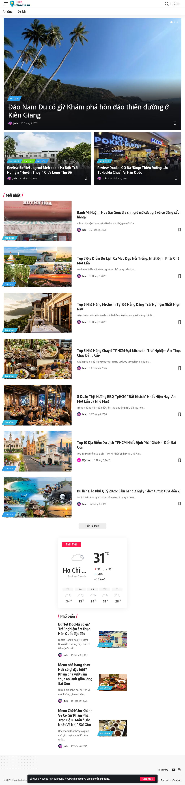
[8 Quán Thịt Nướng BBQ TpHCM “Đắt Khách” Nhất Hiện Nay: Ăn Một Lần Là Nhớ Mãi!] (38, 405)
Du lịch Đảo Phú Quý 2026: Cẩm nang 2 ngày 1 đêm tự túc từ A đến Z (128, 491)
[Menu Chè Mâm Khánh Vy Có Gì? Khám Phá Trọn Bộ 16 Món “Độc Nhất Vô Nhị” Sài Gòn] (113, 728)
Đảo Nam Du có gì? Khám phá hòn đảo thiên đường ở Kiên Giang (88, 110)
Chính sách (76, 778)
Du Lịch (14, 98)
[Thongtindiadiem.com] (21, 4)
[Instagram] (179, 770)
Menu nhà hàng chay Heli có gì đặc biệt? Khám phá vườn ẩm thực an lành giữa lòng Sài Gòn (75, 674)
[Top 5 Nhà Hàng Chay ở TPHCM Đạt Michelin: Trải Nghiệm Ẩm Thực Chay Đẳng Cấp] (38, 359)
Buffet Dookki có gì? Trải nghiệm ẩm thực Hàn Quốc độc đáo (74, 629)
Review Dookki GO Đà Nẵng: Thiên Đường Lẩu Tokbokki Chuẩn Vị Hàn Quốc (132, 169)
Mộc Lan (86, 460)
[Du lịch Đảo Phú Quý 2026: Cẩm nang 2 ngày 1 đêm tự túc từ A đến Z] (38, 497)
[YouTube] (173, 770)
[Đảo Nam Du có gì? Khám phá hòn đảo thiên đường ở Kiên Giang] (92, 74)
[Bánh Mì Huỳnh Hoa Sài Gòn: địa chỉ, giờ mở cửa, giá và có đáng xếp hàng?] (38, 221)
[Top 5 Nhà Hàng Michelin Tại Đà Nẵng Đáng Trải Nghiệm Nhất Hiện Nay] (38, 313)
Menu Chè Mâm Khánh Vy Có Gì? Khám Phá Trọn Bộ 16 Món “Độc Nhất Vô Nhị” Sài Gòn (75, 717)
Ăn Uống (14, 161)
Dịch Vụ (28, 161)
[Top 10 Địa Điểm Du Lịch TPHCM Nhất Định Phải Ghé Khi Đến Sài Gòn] (38, 451)
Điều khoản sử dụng (98, 778)
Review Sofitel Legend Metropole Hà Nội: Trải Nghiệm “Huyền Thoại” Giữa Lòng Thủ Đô (42, 169)
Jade (15, 123)
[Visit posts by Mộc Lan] (79, 460)
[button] (147, 779)
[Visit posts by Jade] (10, 123)
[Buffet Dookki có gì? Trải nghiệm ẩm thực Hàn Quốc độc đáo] (113, 639)
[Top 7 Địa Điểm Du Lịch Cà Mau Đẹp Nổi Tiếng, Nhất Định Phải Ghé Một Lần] (38, 267)
